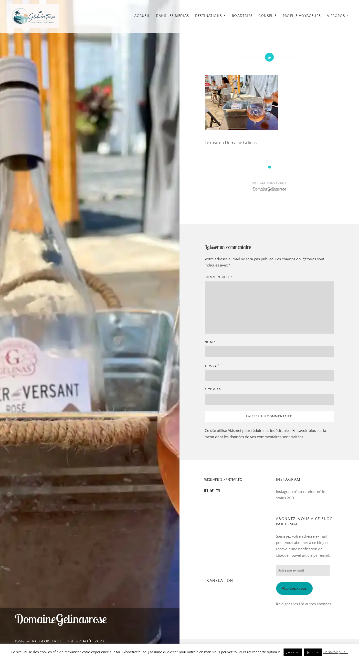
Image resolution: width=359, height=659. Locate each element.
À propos (336, 16)
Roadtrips (242, 16)
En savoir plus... (335, 652)
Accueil (142, 16)
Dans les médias (172, 16)
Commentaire (219, 277)
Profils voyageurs (302, 16)
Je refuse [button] (313, 652)
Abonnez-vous (294, 588)
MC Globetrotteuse (53, 641)
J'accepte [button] (292, 652)
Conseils (267, 16)
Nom (210, 342)
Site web (213, 389)
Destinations (208, 16)
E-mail (212, 365)
